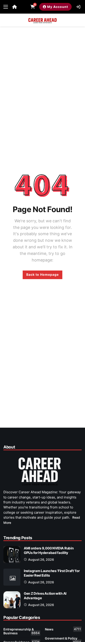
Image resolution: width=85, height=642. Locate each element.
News (63, 629)
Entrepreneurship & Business (21, 631)
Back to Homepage (42, 274)
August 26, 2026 (41, 559)
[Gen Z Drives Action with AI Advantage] (11, 599)
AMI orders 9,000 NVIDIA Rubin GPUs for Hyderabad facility (48, 550)
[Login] (78, 6)
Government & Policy (63, 639)
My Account (57, 7)
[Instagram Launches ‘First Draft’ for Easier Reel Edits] (11, 577)
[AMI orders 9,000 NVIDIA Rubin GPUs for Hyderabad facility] (11, 554)
